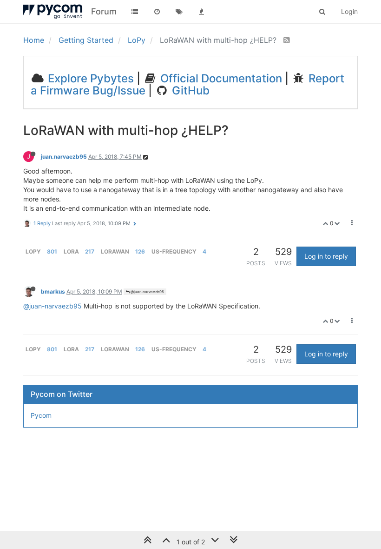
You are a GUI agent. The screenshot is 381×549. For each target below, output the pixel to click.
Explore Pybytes (89, 78)
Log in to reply (326, 256)
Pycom (41, 415)
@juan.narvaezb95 (147, 291)
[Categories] (135, 11)
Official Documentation (220, 78)
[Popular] (201, 11)
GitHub (189, 90)
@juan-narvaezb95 (52, 306)
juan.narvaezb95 (64, 156)
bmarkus (53, 291)
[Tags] (179, 11)
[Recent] (157, 11)
